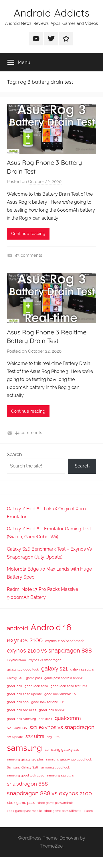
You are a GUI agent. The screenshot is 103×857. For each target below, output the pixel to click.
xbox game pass (21, 802)
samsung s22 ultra (60, 775)
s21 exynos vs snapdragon (61, 727)
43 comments (28, 255)
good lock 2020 (36, 686)
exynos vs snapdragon (45, 660)
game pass (34, 678)
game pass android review (63, 678)
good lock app (18, 702)
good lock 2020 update (24, 694)
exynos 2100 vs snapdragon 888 (49, 650)
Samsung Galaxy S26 (22, 767)
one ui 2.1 (45, 718)
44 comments (28, 432)
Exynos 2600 (16, 660)
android (17, 628)
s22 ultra (34, 736)
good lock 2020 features (69, 686)
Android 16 (51, 627)
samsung (24, 748)
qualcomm (68, 718)
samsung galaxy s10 (62, 749)
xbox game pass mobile (24, 811)
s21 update (15, 736)
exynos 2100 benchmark (64, 641)
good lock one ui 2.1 (21, 710)
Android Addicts (52, 12)
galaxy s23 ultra (82, 669)
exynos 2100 (25, 640)
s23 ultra (53, 736)
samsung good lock (55, 767)
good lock (14, 686)
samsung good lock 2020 (25, 775)
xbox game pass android (55, 803)
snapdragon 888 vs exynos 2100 (49, 793)
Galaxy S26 (15, 678)
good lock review (51, 710)
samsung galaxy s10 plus (25, 759)
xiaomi (88, 810)
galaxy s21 (54, 668)
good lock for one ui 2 (47, 702)
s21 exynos (17, 727)
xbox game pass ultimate (62, 810)
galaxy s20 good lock (23, 669)
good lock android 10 (60, 694)
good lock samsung (21, 719)
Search (14, 454)
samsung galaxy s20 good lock (69, 759)
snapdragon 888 (27, 783)
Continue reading (28, 233)
